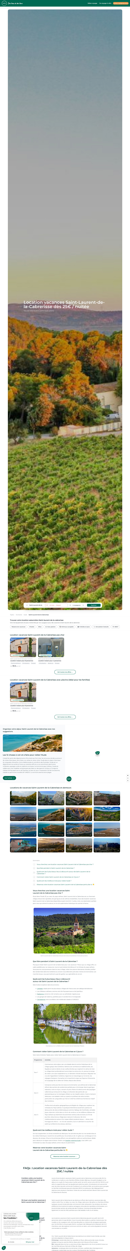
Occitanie (19, 615)
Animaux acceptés (67, 627)
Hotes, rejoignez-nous (121, 3)
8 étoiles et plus (84, 627)
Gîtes (39, 627)
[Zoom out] (128, 778)
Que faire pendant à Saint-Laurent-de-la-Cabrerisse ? (56, 868)
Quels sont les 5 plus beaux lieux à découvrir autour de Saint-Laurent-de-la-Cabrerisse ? (64, 872)
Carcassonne (41, 999)
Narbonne (40, 994)
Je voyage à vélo (105, 3)
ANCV (116, 627)
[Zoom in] (128, 775)
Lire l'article (8, 778)
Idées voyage (92, 3)
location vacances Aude (73, 1140)
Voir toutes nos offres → (65, 672)
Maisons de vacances (18, 627)
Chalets (31, 627)
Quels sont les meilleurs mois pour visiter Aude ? (54, 881)
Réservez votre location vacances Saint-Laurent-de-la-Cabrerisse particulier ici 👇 (65, 884)
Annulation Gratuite (102, 627)
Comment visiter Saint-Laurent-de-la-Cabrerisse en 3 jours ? (58, 877)
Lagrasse (40, 988)
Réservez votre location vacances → (65, 1156)
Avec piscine (51, 627)
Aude (25, 615)
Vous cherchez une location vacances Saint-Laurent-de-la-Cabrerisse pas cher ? (65, 864)
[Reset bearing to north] (128, 780)
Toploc (12, 615)
